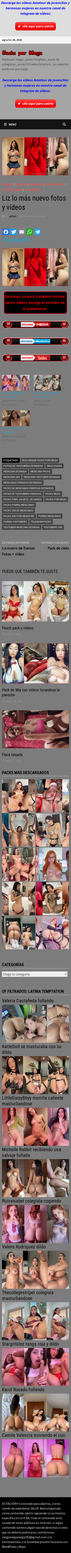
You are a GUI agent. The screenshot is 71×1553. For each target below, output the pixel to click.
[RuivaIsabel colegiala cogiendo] (35, 1223)
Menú (12, 124)
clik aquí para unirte (38, 26)
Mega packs (54, 466)
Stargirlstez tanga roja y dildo (30, 1344)
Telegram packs (41, 521)
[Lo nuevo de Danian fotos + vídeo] (16, 383)
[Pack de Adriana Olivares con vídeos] (52, 830)
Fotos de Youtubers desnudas (23, 466)
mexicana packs (40, 471)
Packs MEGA (52, 493)
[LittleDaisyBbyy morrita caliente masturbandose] (35, 1126)
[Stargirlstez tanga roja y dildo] (35, 1366)
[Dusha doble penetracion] (52, 933)
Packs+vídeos (55, 184)
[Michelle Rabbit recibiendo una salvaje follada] (35, 1177)
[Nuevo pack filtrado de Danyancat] (52, 796)
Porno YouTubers (15, 521)
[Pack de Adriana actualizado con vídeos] (18, 796)
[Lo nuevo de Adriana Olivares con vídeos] (18, 830)
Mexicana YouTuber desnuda (42, 477)
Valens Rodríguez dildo (24, 1247)
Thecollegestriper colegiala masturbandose (28, 1295)
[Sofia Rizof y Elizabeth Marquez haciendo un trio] (18, 864)
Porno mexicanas (49, 516)
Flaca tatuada (12, 754)
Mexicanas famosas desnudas (23, 482)
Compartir (16, 239)
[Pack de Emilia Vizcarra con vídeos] (52, 864)
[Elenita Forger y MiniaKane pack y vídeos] (18, 933)
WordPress (9, 1547)
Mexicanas (36, 184)
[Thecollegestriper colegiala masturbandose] (35, 1321)
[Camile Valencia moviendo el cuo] (35, 1458)
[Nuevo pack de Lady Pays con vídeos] (52, 898)
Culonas (7, 184)
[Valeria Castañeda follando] (35, 1023)
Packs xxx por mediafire (19, 516)
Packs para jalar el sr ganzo (23, 499)
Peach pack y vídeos (18, 628)
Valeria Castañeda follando (28, 1001)
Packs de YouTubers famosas (22, 493)
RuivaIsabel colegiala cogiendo (31, 1201)
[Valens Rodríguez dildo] (35, 1269)
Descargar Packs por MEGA (40, 460)
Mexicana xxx (12, 477)
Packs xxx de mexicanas (18, 510)
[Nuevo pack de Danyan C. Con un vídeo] (47, 383)
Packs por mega (56, 499)
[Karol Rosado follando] (35, 1412)
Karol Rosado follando (23, 1389)
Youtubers (32, 189)
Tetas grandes (12, 189)
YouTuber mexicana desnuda (22, 527)
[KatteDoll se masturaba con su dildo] (35, 1074)
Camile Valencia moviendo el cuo (33, 1435)
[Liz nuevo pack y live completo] (16, 418)
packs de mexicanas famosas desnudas (29, 488)
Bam (22, 1547)
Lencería (21, 184)
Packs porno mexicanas (19, 505)
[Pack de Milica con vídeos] (18, 898)
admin (12, 216)
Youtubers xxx (53, 527)
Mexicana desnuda (15, 471)
